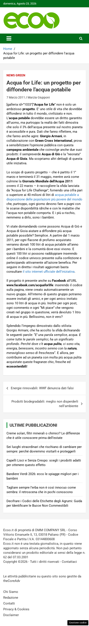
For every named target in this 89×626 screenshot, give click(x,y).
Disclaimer (11, 615)
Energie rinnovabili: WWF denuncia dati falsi (42, 388)
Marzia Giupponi (39, 97)
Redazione (10, 598)
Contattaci (69, 562)
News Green (15, 75)
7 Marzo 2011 (15, 97)
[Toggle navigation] (8, 38)
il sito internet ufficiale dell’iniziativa (49, 272)
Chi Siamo (10, 592)
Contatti (9, 603)
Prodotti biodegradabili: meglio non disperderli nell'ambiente (44, 404)
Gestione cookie (78, 622)
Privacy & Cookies (16, 609)
